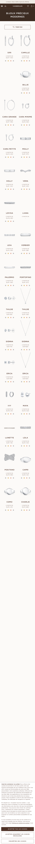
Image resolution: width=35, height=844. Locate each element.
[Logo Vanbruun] (17, 6)
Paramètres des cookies (17, 841)
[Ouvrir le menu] (2, 6)
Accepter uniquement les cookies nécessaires (17, 835)
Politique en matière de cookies (20, 823)
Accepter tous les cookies (17, 829)
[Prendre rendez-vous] (28, 6)
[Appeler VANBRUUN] (5, 6)
